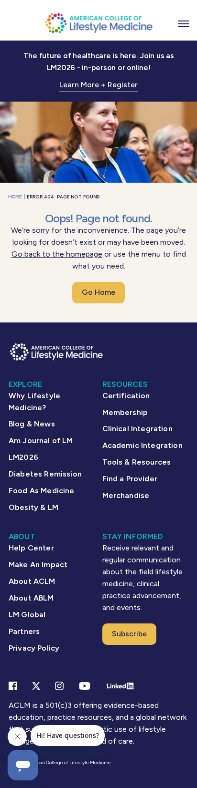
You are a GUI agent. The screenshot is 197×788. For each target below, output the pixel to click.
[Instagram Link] (59, 686)
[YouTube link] (84, 686)
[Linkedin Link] (120, 686)
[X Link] (36, 686)
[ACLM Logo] (98, 22)
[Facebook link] (13, 686)
